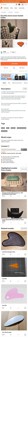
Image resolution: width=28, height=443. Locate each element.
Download (14, 63)
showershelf (4, 131)
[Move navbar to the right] (27, 8)
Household (11, 12)
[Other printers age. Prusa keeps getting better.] (14, 76)
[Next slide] (26, 44)
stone (7, 128)
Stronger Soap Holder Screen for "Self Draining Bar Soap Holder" (12, 193)
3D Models (4, 12)
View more (23, 169)
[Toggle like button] (3, 196)
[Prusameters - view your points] (19, 4)
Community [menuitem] (21, 8)
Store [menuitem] (11, 8)
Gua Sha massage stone (8, 251)
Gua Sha (4, 278)
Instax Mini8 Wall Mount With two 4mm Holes (13, 220)
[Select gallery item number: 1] (11, 190)
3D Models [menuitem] (6, 8)
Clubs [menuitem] (15, 8)
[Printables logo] (1, 8)
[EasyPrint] (17, 4)
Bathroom (17, 12)
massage (13, 128)
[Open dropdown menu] (26, 15)
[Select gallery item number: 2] (14, 217)
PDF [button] (25, 88)
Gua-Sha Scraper (6, 332)
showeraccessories (21, 128)
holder (2, 128)
